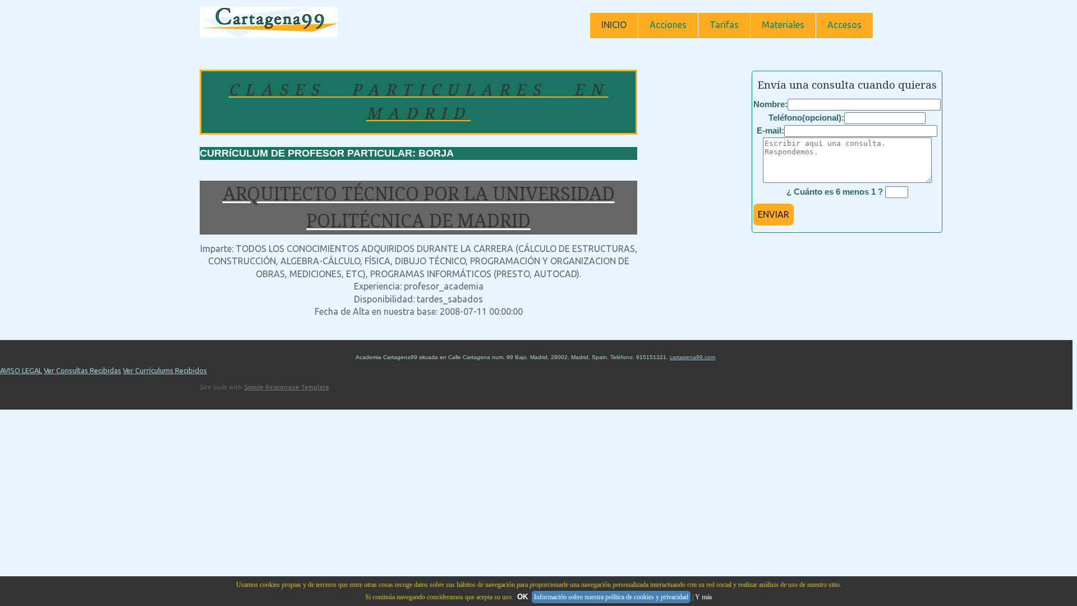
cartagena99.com (692, 357)
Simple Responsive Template (286, 387)
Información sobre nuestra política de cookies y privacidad (611, 597)
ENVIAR (773, 214)
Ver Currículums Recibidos (165, 370)
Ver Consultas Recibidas (82, 370)
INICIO (614, 25)
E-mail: (770, 130)
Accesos (844, 25)
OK (522, 597)
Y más (703, 597)
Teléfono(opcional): (806, 117)
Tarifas (724, 25)
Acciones (668, 25)
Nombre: (770, 104)
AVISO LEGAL (21, 370)
